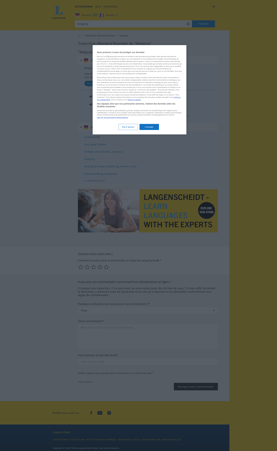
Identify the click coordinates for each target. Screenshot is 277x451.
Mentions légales (134, 100)
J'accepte (149, 127)
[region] (139, 89)
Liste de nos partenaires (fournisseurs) (112, 118)
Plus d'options (128, 127)
